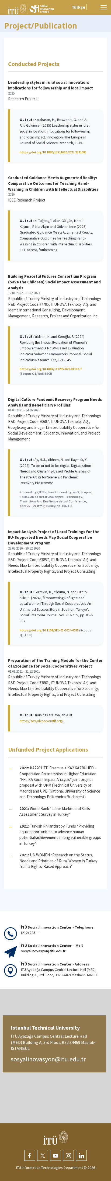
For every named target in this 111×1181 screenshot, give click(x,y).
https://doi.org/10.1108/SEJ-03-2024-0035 (49, 630)
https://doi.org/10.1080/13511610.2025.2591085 (53, 152)
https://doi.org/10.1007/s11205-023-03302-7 (51, 369)
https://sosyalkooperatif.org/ (41, 721)
